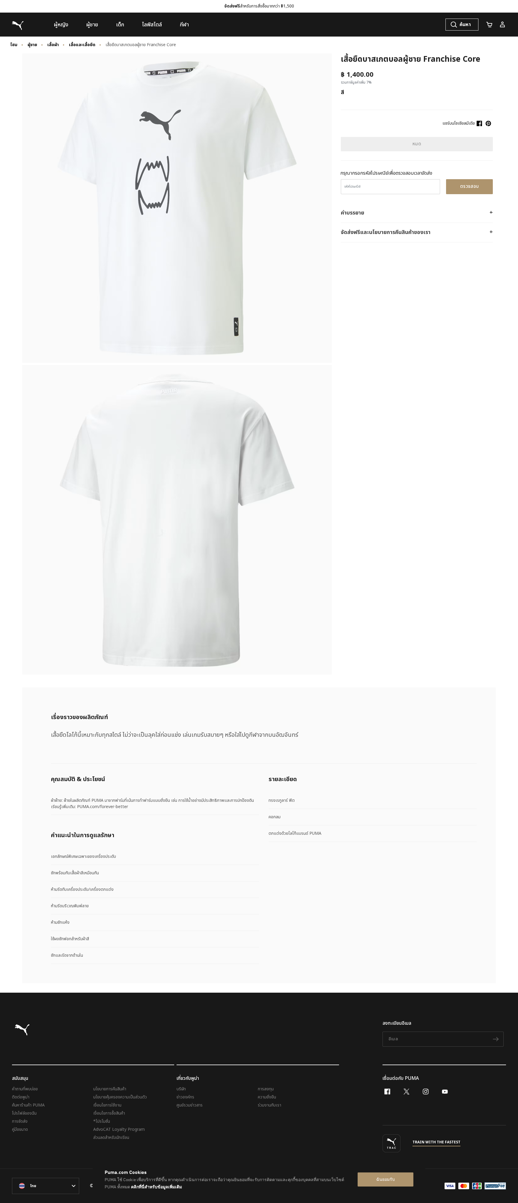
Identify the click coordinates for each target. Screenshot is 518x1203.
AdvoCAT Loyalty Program (119, 1129)
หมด (416, 144)
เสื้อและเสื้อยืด (82, 45)
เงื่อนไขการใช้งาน (107, 1105)
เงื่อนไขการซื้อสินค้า (109, 1113)
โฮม (13, 45)
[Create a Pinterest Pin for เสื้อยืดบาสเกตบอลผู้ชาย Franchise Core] (488, 123)
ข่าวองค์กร (185, 1097)
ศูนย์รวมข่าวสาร (190, 1105)
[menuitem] (61, 25)
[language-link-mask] (45, 1186)
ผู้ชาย (32, 45)
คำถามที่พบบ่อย (25, 1089)
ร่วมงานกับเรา (269, 1105)
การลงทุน (266, 1089)
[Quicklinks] (502, 24)
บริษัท (181, 1089)
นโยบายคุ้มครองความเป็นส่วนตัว (120, 1097)
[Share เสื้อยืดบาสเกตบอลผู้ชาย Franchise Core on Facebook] (479, 123)
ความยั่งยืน (267, 1097)
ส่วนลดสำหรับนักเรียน (111, 1137)
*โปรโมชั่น (101, 1121)
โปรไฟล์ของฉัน (24, 1113)
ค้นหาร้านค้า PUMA (28, 1105)
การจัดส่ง (20, 1121)
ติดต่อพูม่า (20, 1097)
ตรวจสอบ (469, 186)
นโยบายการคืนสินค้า (109, 1089)
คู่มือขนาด (20, 1129)
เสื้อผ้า (53, 45)
